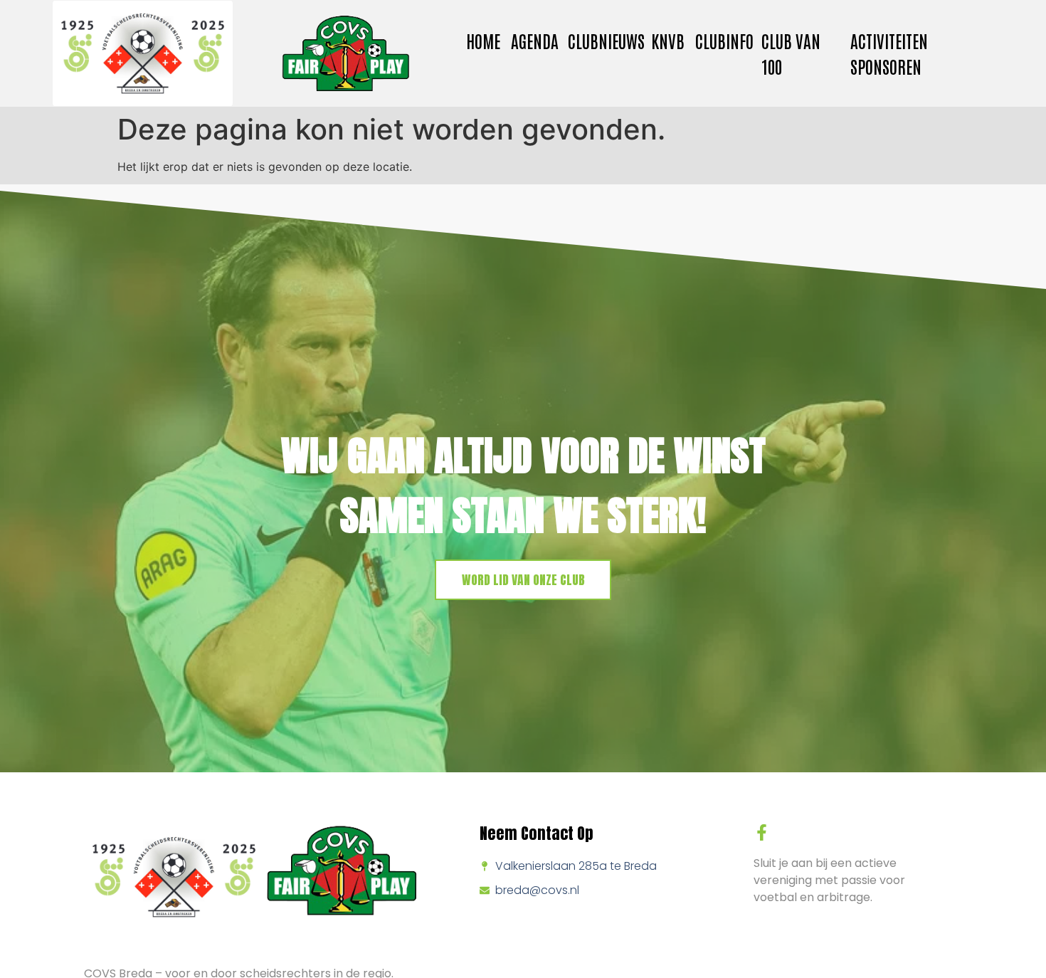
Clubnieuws (606, 40)
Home (483, 40)
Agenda (535, 40)
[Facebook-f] (762, 832)
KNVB (668, 40)
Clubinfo (724, 40)
